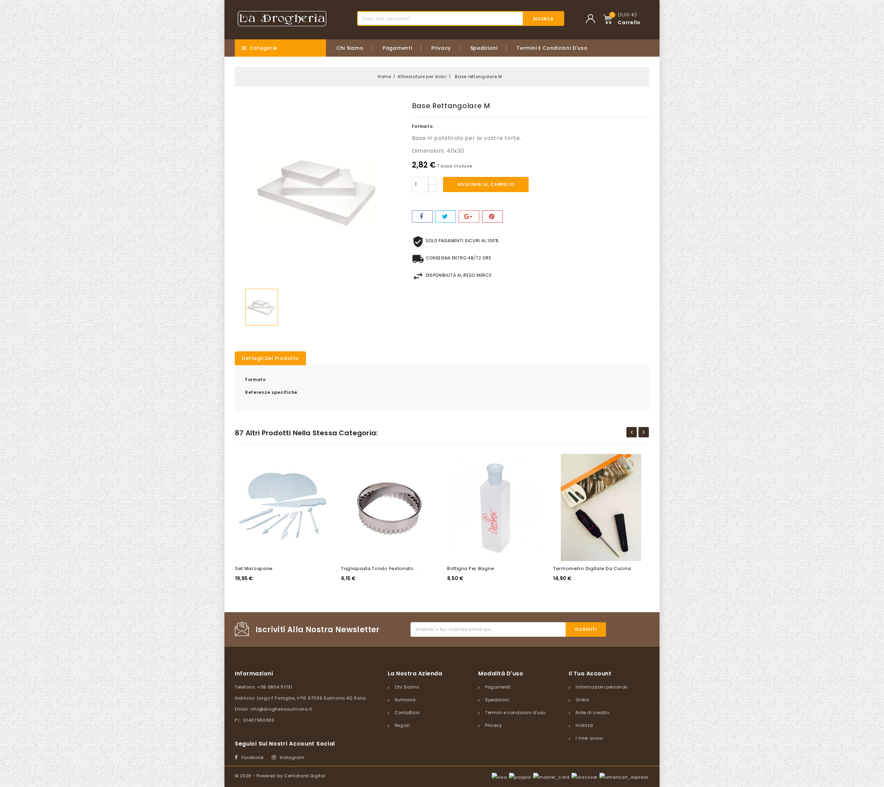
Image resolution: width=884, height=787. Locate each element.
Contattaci (407, 712)
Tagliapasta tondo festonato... (379, 568)
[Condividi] (422, 216)
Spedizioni (484, 48)
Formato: (423, 126)
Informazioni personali (601, 687)
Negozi (402, 725)
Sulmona (405, 700)
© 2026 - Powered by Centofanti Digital (280, 776)
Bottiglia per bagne (470, 568)
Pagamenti (397, 48)
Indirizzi (584, 725)
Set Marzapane (254, 568)
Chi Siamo (349, 48)
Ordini (582, 700)
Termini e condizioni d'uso (552, 48)
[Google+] (469, 216)
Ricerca (543, 19)
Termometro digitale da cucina (592, 568)
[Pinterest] (492, 216)
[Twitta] (445, 216)
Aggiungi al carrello (486, 184)
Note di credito (592, 712)
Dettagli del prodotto (270, 358)
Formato (255, 379)
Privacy (441, 48)
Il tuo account (590, 673)
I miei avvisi (589, 738)
